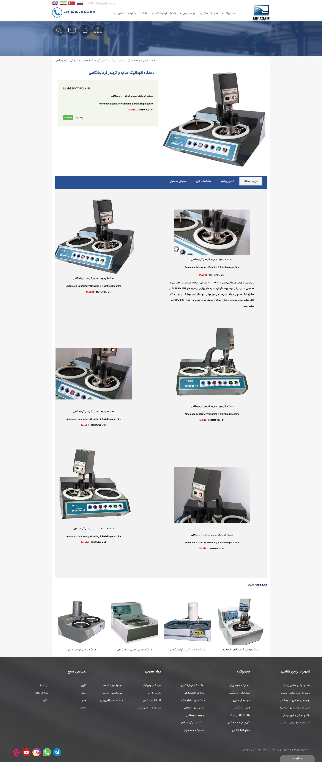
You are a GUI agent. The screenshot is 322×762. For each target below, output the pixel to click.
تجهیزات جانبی (209, 13)
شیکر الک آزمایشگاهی (239, 693)
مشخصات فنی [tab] (203, 181)
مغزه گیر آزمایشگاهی (194, 693)
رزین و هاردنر (154, 693)
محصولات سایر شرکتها (194, 730)
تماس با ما (118, 13)
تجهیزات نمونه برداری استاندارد (295, 708)
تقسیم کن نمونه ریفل (239, 685)
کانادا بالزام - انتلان (152, 700)
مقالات (143, 13)
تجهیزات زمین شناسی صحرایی (295, 693)
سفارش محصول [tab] (178, 181)
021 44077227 (79, 12)
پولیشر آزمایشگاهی (195, 715)
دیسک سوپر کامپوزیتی (111, 700)
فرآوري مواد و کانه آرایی (238, 723)
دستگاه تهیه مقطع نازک (193, 700)
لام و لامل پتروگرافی (151, 685)
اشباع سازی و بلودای (194, 708)
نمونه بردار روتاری (241, 700)
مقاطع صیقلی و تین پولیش (296, 715)
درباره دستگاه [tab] (251, 181)
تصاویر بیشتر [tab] (227, 181)
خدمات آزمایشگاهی (164, 13)
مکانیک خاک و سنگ (240, 715)
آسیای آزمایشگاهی (241, 730)
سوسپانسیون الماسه (113, 685)
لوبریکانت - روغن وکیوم (149, 708)
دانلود (45, 700)
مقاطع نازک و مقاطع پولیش (296, 685)
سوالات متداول (41, 693)
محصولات (229, 13)
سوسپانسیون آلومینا (113, 693)
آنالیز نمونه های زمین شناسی (295, 723)
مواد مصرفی (188, 13)
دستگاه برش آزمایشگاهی (192, 723)
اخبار (84, 700)
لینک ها (44, 685)
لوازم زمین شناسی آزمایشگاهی (295, 700)
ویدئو (83, 693)
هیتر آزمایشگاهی (241, 708)
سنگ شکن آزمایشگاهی (193, 685)
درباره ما (131, 13)
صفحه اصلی (149, 61)
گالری (83, 685)
